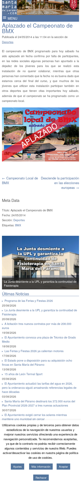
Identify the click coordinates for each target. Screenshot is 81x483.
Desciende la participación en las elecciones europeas (60, 183)
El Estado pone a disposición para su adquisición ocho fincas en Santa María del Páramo (37, 362)
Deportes (7, 42)
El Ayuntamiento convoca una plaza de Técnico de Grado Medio (39, 339)
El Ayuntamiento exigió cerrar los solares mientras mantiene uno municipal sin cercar (34, 417)
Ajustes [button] (17, 466)
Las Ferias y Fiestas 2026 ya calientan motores (34, 351)
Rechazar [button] (41, 477)
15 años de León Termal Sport (23, 374)
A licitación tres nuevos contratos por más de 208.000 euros (36, 326)
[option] (40, 262)
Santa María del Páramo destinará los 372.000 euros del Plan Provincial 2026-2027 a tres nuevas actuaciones (38, 403)
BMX (18, 225)
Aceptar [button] (63, 466)
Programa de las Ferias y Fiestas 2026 (29, 301)
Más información (40, 466)
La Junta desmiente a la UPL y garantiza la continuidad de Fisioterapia (39, 312)
